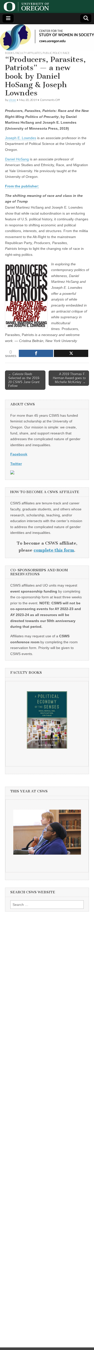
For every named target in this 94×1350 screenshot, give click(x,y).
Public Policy (52, 52)
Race (66, 52)
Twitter (16, 464)
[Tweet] (71, 353)
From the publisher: (22, 186)
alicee (12, 100)
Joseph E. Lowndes (20, 138)
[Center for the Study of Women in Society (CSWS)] (47, 37)
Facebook (18, 454)
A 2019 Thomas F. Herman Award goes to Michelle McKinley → (69, 378)
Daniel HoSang (17, 159)
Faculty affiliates (28, 52)
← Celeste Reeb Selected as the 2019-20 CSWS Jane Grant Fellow (24, 380)
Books (9, 52)
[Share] (36, 353)
